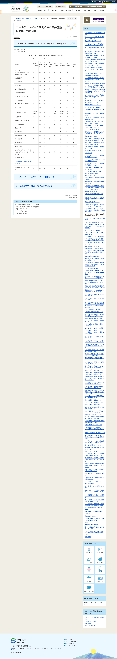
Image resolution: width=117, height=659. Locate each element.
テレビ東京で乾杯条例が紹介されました (94, 487)
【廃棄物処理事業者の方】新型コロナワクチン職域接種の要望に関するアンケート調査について (94, 187)
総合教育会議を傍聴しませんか (93, 400)
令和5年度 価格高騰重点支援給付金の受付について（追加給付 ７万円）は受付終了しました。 (95, 91)
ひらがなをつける (110, 1)
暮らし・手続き (42, 10)
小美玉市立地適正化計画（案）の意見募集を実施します (94, 350)
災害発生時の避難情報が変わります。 (94, 194)
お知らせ (37, 19)
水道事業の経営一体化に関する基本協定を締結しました (94, 52)
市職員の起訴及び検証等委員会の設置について (94, 182)
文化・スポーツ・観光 (90, 10)
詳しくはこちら (15, 649)
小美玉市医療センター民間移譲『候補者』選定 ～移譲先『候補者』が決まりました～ (94, 378)
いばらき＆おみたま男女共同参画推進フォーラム (94, 147)
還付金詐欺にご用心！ (91, 451)
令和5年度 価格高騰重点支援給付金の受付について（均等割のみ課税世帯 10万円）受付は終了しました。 (95, 85)
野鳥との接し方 (89, 484)
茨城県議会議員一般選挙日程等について (94, 358)
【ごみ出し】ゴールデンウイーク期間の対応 (35, 177)
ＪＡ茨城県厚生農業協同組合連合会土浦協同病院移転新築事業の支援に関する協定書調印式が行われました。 (94, 506)
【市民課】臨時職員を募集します (94, 312)
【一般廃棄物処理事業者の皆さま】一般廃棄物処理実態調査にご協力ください (94, 79)
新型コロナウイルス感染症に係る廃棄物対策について (94, 259)
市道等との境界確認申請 (91, 268)
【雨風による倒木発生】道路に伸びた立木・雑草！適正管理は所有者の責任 (94, 272)
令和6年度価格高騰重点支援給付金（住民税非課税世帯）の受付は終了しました (94, 69)
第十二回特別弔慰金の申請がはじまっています (94, 48)
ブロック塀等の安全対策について (94, 370)
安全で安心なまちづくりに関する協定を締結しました (94, 295)
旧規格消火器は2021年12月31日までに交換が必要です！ (94, 519)
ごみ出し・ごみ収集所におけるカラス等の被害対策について (94, 362)
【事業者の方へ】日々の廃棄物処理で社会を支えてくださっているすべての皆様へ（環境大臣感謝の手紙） (94, 238)
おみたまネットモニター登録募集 (94, 328)
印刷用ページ (72, 19)
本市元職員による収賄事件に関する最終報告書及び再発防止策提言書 (94, 139)
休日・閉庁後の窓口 (90, 625)
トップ (15, 19)
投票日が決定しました (91, 136)
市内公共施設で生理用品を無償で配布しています (94, 168)
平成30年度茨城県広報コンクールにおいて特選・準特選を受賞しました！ (95, 345)
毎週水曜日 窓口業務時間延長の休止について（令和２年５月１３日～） (95, 286)
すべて (72, 6)
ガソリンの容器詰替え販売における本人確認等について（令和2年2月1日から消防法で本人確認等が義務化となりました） (94, 304)
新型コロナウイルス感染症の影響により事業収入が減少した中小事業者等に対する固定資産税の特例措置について (94, 251)
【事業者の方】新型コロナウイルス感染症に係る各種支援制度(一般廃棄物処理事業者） (95, 210)
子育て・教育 (54, 10)
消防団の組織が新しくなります (93, 425)
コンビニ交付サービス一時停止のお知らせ (34, 185)
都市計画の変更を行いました (93, 105)
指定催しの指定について (91, 516)
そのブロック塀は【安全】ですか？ (94, 222)
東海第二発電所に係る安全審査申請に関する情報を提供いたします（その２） (94, 459)
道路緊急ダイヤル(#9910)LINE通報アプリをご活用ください (94, 64)
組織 (86, 522)
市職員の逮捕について (91, 191)
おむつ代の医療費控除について (93, 73)
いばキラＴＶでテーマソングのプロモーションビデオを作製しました (94, 491)
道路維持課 (88, 537)
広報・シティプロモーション (26, 19)
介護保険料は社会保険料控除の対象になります (94, 448)
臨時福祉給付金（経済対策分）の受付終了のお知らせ (94, 408)
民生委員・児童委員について (93, 41)
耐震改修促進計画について (92, 202)
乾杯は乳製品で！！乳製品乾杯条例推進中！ (94, 114)
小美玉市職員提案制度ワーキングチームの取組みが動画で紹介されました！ (94, 495)
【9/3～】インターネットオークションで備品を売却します (95, 160)
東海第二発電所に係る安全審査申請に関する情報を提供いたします (94, 454)
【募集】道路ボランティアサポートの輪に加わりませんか (94, 56)
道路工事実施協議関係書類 (92, 256)
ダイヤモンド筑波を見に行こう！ (94, 402)
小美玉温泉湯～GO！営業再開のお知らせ (95, 33)
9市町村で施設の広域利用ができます (95, 433)
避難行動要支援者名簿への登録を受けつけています (94, 198)
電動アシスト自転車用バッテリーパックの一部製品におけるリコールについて (94, 281)
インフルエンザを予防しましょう (94, 481)
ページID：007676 (71, 37)
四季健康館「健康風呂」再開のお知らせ (94, 110)
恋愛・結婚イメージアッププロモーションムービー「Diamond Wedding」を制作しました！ (94, 412)
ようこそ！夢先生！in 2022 (92, 107)
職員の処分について (90, 175)
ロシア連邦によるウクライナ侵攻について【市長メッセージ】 (94, 126)
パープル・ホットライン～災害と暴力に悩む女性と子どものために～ (94, 442)
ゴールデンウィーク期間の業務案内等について (94, 337)
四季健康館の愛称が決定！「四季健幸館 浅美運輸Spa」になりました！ (94, 96)
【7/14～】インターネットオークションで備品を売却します (95, 172)
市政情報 (102, 10)
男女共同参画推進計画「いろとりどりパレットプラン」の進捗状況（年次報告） (94, 226)
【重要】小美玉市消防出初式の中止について (94, 243)
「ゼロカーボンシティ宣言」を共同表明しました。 (94, 118)
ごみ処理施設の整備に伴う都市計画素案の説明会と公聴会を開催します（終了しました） (94, 391)
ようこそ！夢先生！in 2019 (92, 309)
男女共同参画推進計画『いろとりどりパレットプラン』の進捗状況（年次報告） (94, 436)
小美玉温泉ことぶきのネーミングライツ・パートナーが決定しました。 (94, 341)
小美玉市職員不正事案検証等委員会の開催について (94, 178)
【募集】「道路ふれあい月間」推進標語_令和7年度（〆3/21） (95, 60)
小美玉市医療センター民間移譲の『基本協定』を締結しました (94, 373)
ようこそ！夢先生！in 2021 (92, 129)
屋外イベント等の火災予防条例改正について (94, 299)
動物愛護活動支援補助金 (91, 525)
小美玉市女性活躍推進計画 (92, 405)
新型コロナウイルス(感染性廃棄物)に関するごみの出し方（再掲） (94, 291)
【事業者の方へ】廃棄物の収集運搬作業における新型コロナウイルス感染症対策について (94, 264)
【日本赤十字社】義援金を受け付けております (94, 324)
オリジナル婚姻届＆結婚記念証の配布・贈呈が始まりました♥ (94, 417)
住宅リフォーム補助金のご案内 (93, 511)
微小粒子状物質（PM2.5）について (94, 445)
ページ (76, 6)
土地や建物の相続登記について (93, 150)
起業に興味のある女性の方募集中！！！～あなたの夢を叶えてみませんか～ (94, 319)
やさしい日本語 (97, 1)
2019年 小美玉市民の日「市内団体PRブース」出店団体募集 (94, 354)
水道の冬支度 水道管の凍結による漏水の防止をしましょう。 (95, 421)
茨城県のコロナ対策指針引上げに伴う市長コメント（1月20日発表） (94, 132)
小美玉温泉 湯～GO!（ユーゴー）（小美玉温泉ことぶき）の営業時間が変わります (94, 332)
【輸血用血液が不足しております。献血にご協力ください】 (94, 122)
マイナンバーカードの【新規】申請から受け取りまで (94, 37)
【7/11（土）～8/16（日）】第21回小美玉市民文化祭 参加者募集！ (94, 44)
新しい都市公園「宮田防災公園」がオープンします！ (94, 528)
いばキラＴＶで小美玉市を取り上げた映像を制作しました (94, 470)
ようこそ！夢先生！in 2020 (92, 230)
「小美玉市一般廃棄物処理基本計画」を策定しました (95, 478)
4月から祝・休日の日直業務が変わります (95, 219)
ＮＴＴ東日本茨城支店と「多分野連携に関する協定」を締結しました (94, 315)
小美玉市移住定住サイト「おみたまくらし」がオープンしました (94, 205)
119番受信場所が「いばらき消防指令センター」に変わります (94, 500)
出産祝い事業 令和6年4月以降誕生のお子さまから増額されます (95, 387)
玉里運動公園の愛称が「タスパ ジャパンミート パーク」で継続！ (94, 367)
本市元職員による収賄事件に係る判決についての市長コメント (94, 143)
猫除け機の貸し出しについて (93, 246)
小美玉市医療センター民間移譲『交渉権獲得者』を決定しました (94, 383)
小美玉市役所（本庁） (91, 621)
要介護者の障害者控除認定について (94, 75)
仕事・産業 (77, 10)
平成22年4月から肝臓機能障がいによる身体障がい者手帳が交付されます (94, 428)
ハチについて (88, 153)
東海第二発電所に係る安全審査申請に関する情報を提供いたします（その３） (94, 465)
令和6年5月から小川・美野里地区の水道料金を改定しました (95, 101)
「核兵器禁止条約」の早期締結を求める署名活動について (94, 396)
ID (82, 6)
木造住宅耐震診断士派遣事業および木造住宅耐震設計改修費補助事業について (94, 532)
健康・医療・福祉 (66, 10)
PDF (80, 6)
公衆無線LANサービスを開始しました (94, 474)
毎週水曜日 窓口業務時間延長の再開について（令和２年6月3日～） (94, 277)
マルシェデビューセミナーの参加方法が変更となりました (94, 156)
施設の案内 (88, 623)
